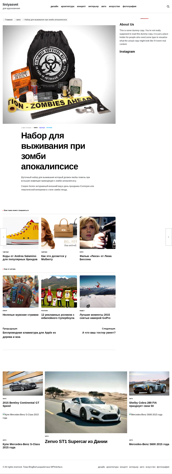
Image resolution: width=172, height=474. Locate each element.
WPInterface (56, 467)
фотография (129, 6)
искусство (114, 6)
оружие (49, 127)
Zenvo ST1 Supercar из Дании (76, 441)
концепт (81, 6)
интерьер (93, 6)
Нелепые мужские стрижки (20, 314)
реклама (44, 310)
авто (103, 6)
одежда (42, 127)
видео (82, 310)
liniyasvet (10, 4)
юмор (5, 310)
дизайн (54, 6)
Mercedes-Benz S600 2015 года (149, 444)
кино (36, 127)
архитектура (67, 6)
